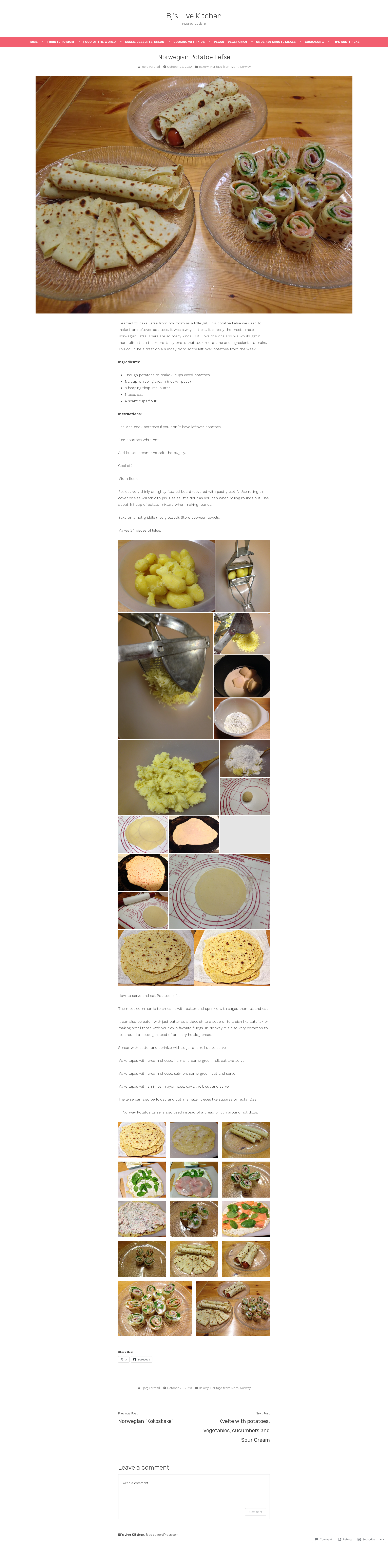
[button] (142, 1140)
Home (33, 42)
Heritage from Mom (224, 67)
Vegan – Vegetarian (230, 42)
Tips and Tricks (346, 42)
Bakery (204, 67)
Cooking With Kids (189, 42)
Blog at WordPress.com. (162, 1535)
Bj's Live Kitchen (194, 15)
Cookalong (314, 42)
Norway (245, 67)
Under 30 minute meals (276, 42)
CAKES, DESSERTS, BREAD (144, 42)
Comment (255, 1511)
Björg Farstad (150, 67)
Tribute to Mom (60, 42)
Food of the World (99, 42)
